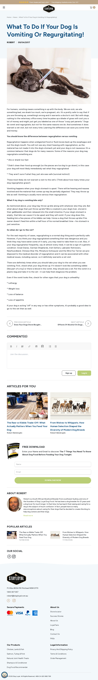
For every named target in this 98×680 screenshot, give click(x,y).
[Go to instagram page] (14, 600)
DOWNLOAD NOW (53, 480)
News (15, 17)
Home (9, 17)
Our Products (13, 645)
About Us (54, 607)
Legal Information (59, 645)
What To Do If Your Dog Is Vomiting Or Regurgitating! (38, 17)
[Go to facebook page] (8, 600)
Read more (28, 515)
